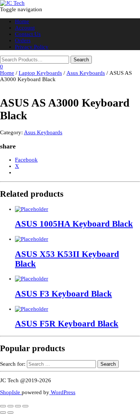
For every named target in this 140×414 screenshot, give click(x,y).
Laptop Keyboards (40, 73)
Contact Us (28, 34)
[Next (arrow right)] (10, 412)
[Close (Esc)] (25, 406)
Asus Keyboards (85, 73)
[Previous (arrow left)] (3, 412)
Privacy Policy (32, 47)
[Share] (18, 406)
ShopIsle (11, 392)
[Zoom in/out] (3, 406)
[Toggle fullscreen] (10, 406)
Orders (23, 40)
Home (22, 21)
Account (25, 28)
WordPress (62, 392)
